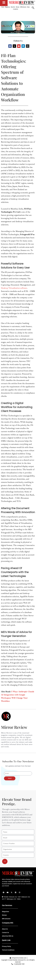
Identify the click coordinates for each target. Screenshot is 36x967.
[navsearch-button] (33, 8)
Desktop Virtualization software (14, 288)
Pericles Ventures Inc (10, 897)
